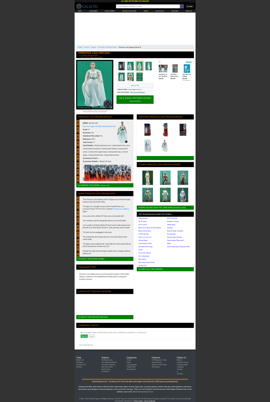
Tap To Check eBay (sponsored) (91, 57)
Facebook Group (182, 362)
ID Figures (79, 362)
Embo (140, 250)
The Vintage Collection (109, 362)
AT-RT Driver (142, 224)
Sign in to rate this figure (137, 92)
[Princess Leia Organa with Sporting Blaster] (147, 177)
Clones (129, 360)
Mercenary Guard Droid (146, 262)
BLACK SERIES (110, 11)
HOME (80, 47)
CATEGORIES (93, 11)
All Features (156, 367)
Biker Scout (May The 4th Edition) (149, 228)
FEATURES (175, 11)
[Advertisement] (135, 28)
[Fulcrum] (193, 2)
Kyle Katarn (142, 259)
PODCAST (189, 11)
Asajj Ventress (143, 218)
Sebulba (170, 228)
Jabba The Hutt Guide (159, 364)
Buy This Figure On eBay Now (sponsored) (99, 126)
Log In (92, 336)
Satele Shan (171, 224)
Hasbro (93, 47)
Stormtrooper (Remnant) (175, 240)
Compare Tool (81, 364)
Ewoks (129, 362)
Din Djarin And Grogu (145, 246)
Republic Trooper (173, 221)
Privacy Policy (138, 401)
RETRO (146, 11)
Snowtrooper (171, 234)
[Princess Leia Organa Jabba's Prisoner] (183, 177)
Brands (86, 47)
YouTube (180, 374)
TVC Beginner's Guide (159, 360)
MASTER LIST (160, 11)
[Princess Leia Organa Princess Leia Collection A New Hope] (165, 195)
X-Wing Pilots (131, 367)
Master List (80, 360)
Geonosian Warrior (144, 253)
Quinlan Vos (142, 265)
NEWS (80, 11)
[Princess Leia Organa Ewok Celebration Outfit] (147, 195)
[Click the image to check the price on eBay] (94, 84)
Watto (169, 243)
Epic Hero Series (107, 367)
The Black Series (87, 55)
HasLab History (157, 362)
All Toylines (105, 371)
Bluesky (179, 360)
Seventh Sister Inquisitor (175, 231)
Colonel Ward (142, 240)
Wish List (138, 85)
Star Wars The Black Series (107, 47)
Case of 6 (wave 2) (144, 237)
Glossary (79, 367)
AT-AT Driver (142, 221)
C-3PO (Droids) (143, 234)
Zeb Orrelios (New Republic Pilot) (178, 246)
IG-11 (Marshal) (143, 256)
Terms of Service (149, 401)
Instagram (180, 367)
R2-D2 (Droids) (172, 218)
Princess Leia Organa (120, 209)
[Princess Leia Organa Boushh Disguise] (165, 177)
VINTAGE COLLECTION (129, 11)
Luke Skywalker (132, 364)
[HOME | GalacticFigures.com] (87, 6)
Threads (179, 369)
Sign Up (84, 336)
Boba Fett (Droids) (144, 231)
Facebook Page (182, 364)
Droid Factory (106, 369)
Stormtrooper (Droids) (174, 237)
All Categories (131, 369)
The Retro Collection (108, 364)
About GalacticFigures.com (143, 392)
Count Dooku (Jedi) (144, 243)
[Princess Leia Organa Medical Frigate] (183, 195)
